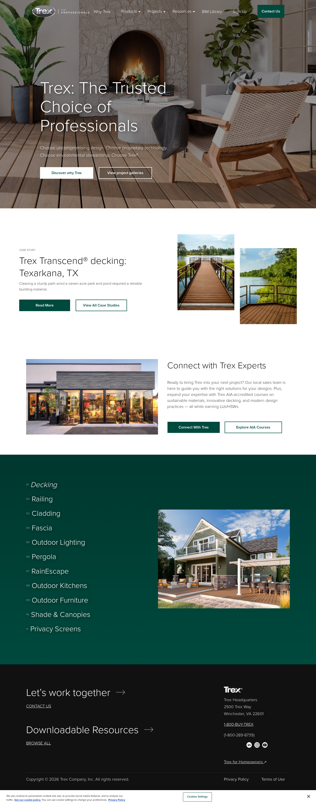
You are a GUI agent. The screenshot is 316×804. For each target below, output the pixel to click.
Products (129, 11)
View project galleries (125, 172)
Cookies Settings (197, 797)
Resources (182, 11)
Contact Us (271, 11)
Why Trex (102, 11)
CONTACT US (38, 706)
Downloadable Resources (82, 730)
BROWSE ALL (38, 743)
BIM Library (212, 11)
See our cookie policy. (27, 800)
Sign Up (240, 11)
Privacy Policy (236, 779)
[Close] (309, 796)
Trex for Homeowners (244, 762)
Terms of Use (273, 779)
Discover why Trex (67, 172)
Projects (155, 11)
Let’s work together (68, 693)
